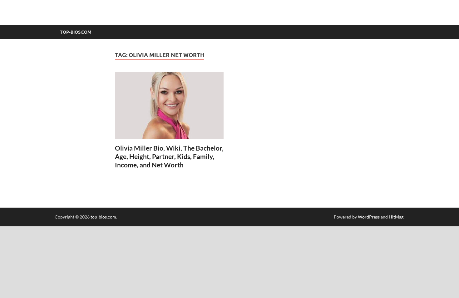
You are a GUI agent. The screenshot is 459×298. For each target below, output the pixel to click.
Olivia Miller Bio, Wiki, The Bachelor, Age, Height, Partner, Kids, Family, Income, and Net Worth (169, 156)
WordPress (369, 216)
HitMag (396, 216)
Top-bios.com (75, 32)
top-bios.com (103, 216)
